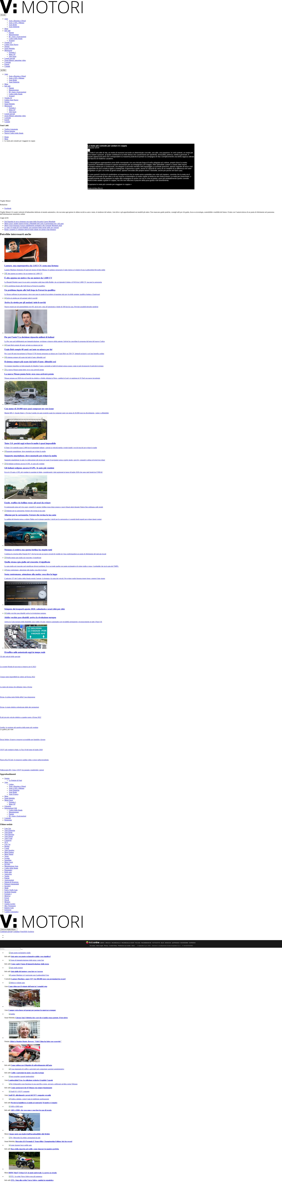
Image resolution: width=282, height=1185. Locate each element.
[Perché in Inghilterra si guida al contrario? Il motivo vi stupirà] (143, 1099)
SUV (6, 842)
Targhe (6, 876)
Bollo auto (8, 872)
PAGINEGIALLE (116, 942)
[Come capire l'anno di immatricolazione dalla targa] (143, 960)
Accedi (3, 15)
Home (6, 137)
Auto (6, 19)
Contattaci (16, 932)
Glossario (7, 806)
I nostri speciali (9, 58)
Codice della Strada (15, 39)
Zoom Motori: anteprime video (15, 60)
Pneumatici (8, 870)
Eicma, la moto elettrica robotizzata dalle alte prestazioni (19, 707)
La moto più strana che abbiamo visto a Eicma (16, 687)
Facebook (7, 208)
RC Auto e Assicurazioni (17, 37)
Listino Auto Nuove (11, 44)
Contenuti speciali (6, 932)
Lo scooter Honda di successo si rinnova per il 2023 (18, 667)
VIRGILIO (108, 942)
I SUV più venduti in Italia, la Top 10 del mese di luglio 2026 (21, 750)
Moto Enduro (9, 852)
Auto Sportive (9, 850)
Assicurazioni (9, 880)
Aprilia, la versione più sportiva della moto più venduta (19, 727)
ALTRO (3, 70)
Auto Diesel (8, 836)
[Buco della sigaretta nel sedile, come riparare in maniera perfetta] (143, 1145)
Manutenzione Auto (11, 866)
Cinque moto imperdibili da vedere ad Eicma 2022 (17, 677)
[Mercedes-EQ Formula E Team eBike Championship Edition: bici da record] (143, 1138)
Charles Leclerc (9, 904)
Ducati (6, 900)
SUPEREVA (192, 942)
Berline (6, 846)
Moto (6, 29)
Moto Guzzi (8, 862)
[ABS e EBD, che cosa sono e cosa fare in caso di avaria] (143, 1106)
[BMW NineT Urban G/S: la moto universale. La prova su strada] (143, 1161)
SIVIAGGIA (168, 942)
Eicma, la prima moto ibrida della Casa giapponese (17, 697)
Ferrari (6, 898)
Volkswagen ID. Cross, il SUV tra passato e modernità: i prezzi (22, 770)
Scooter (7, 858)
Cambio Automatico (11, 912)
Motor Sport (8, 800)
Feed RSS (23, 932)
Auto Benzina (9, 834)
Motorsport (8, 50)
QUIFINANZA (176, 942)
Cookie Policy (113, 945)
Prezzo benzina (9, 131)
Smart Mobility (9, 48)
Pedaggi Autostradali (11, 884)
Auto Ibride (13, 25)
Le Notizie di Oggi (15, 780)
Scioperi (12, 41)
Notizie (6, 46)
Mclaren (7, 902)
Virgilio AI (8, 42)
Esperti (6, 64)
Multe (6, 888)
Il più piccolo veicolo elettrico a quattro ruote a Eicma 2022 (20, 717)
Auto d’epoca (13, 794)
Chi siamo (92, 945)
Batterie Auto (9, 908)
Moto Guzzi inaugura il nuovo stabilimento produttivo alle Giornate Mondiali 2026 (33, 225)
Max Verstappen (10, 906)
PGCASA (137, 942)
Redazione (8, 820)
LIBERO (102, 942)
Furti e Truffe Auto (11, 890)
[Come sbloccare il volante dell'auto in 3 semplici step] (143, 983)
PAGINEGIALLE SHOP (128, 942)
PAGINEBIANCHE (146, 942)
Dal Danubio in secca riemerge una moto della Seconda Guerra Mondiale (29, 222)
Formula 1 (12, 52)
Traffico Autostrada (11, 129)
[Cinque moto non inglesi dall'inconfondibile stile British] (143, 1122)
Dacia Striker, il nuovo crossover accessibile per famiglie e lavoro (22, 739)
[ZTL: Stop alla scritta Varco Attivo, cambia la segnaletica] (143, 1177)
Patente (11, 33)
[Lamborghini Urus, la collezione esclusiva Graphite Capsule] (143, 1077)
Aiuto (133, 945)
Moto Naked (8, 854)
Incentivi (7, 886)
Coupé (6, 848)
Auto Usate (8, 838)
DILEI (162, 942)
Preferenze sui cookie (124, 945)
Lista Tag (7, 828)
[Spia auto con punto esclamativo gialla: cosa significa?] (143, 953)
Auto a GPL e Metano (16, 23)
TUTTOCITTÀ (156, 942)
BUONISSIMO (184, 942)
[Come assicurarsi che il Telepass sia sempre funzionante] (143, 1084)
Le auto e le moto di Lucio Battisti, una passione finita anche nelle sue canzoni (31, 227)
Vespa (6, 856)
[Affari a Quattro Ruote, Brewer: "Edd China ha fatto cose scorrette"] (143, 1029)
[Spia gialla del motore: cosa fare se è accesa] (143, 968)
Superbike (7, 860)
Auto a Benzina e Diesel (17, 21)
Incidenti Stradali (10, 892)
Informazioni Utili (10, 808)
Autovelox (8, 874)
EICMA (7, 864)
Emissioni (7, 910)
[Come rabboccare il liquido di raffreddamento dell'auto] (143, 1053)
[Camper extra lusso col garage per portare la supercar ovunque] (143, 998)
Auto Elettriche (14, 27)
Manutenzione (14, 35)
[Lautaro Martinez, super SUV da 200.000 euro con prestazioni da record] (143, 975)
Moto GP (12, 54)
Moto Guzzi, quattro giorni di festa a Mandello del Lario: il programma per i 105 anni (34, 224)
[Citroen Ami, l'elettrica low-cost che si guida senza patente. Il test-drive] (143, 1014)
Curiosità (7, 62)
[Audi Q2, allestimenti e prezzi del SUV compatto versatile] (143, 1092)
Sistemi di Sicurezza (11, 882)
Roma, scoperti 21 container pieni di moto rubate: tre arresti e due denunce (30, 229)
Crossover (7, 840)
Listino (11, 784)
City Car (7, 844)
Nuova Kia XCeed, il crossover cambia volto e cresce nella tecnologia (24, 760)
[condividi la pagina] (89, 150)
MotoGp (7, 896)
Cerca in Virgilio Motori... (9, 929)
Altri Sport (12, 56)
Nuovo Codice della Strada (13, 133)
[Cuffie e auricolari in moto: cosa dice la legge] (143, 1069)
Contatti (7, 66)
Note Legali (99, 945)
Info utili (7, 31)
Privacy (106, 945)
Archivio (31, 932)
